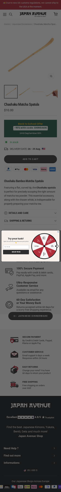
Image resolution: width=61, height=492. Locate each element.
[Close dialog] (58, 232)
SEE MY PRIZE (16, 252)
